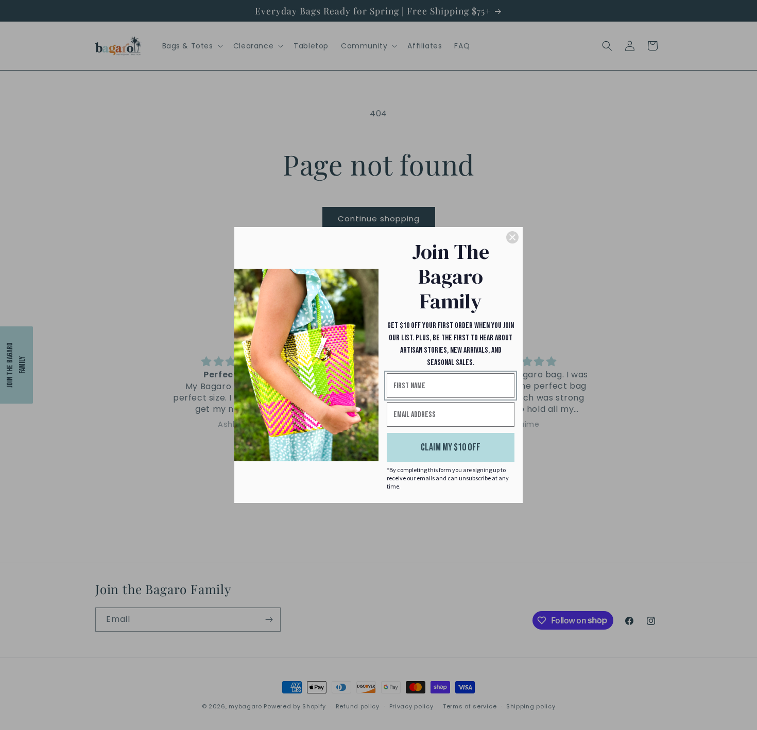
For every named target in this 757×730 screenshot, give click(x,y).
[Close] (512, 237)
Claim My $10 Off (450, 447)
